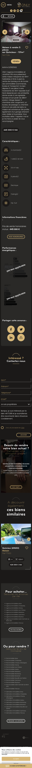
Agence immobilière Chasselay (15, 606)
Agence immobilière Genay (14, 608)
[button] (3, 539)
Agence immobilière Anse (14, 603)
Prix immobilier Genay (12, 665)
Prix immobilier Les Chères (14, 667)
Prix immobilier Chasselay (13, 660)
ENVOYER (24, 435)
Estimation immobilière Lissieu (15, 700)
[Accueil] (24, 5)
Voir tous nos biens (16, 629)
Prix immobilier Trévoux (12, 688)
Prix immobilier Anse (12, 658)
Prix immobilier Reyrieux (13, 682)
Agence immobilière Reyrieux (15, 617)
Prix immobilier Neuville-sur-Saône (16, 678)
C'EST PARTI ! (16, 487)
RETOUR (10, 16)
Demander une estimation (16, 721)
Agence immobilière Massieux (15, 612)
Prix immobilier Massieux (13, 671)
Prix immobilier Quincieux (13, 680)
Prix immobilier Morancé (13, 676)
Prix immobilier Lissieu (12, 669)
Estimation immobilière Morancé (16, 704)
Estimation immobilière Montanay (16, 702)
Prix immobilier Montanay (13, 674)
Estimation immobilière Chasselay (16, 694)
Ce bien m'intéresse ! (18, 766)
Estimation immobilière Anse (14, 692)
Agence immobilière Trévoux (14, 623)
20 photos (16, 40)
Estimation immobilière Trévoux (15, 713)
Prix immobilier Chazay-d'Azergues (16, 663)
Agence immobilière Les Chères (15, 610)
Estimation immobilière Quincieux (16, 711)
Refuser (16, 763)
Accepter (16, 759)
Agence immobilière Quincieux (15, 614)
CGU (22, 428)
